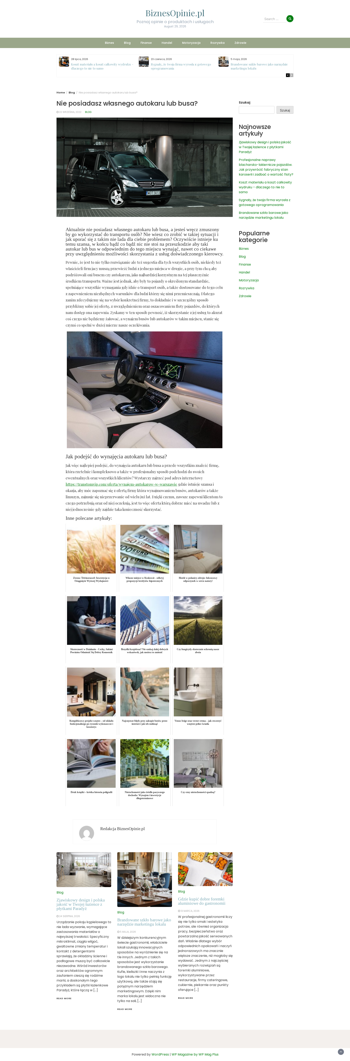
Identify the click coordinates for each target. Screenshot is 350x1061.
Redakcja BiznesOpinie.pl (122, 828)
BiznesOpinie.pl (175, 12)
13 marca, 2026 (190, 911)
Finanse (146, 43)
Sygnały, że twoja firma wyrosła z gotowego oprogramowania (264, 202)
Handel (167, 43)
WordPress (160, 1054)
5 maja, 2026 (128, 931)
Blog (127, 43)
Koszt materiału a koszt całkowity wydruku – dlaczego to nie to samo (102, 66)
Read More (64, 998)
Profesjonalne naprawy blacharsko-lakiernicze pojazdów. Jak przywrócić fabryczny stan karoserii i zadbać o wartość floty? (266, 167)
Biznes (109, 43)
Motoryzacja (191, 43)
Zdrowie (240, 43)
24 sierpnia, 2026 (69, 916)
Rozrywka (217, 43)
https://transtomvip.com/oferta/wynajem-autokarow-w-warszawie (121, 484)
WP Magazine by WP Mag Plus (195, 1054)
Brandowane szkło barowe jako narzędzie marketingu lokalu (144, 922)
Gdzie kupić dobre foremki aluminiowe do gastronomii (201, 901)
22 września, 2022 (70, 112)
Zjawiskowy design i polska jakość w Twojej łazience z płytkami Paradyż (81, 904)
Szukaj (244, 102)
